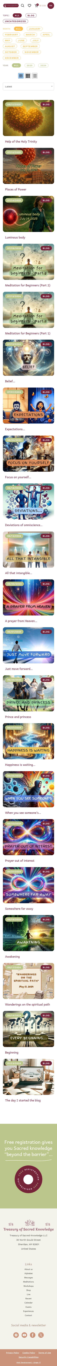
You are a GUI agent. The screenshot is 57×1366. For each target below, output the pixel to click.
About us (28, 1269)
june (21, 40)
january (34, 28)
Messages (28, 1277)
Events (29, 1307)
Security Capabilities (28, 1357)
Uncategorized (15, 21)
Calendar (28, 1302)
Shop (28, 1290)
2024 (43, 65)
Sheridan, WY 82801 (28, 1244)
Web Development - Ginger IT (28, 1362)
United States (28, 1248)
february (11, 34)
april (46, 34)
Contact (28, 1315)
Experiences (28, 1311)
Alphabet (28, 1273)
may (7, 40)
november (32, 52)
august (10, 46)
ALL (17, 15)
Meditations (28, 1281)
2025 (30, 65)
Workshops (29, 1286)
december (12, 57)
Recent (28, 1298)
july (36, 40)
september (30, 46)
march (30, 34)
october (11, 52)
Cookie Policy (28, 1352)
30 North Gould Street (28, 1239)
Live (28, 1294)
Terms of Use (44, 1352)
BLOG (31, 15)
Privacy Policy (12, 1352)
